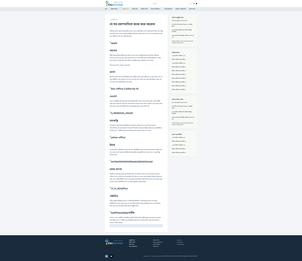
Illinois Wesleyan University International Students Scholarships (182, 42)
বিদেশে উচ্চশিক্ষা (155, 9)
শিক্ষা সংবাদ (192, 9)
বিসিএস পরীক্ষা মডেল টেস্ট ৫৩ (179, 86)
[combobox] (170, 3)
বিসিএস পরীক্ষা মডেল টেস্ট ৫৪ (179, 82)
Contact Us (180, 242)
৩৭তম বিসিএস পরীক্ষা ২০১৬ (178, 56)
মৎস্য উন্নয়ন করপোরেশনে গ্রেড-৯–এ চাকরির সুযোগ (182, 25)
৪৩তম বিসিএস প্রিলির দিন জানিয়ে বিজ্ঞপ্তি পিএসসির (182, 31)
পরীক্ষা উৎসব (114, 9)
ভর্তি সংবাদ (135, 9)
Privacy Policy (180, 244)
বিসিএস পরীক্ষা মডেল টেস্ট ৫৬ (179, 75)
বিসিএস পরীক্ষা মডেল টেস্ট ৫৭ (179, 71)
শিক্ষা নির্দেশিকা (168, 9)
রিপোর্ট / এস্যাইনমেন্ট (181, 9)
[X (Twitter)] (196, 3)
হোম (106, 9)
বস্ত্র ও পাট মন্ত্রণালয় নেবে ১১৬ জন (179, 21)
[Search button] (190, 3)
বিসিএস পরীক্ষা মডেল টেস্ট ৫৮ (179, 67)
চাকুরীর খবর (125, 9)
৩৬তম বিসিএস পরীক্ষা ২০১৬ (178, 63)
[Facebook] (194, 3)
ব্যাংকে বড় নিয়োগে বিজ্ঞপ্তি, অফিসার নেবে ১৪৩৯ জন (183, 36)
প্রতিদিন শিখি (144, 9)
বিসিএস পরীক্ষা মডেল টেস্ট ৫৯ (179, 59)
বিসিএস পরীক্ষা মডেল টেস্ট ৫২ (179, 90)
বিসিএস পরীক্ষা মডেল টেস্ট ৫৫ (179, 78)
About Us (179, 240)
